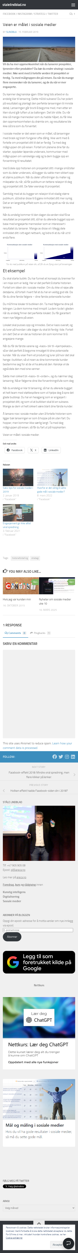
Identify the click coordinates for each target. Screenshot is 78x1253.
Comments (17, 633)
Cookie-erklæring (14, 1238)
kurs (17, 884)
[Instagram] (67, 756)
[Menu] (73, 4)
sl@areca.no (18, 870)
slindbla (11, 32)
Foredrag (8, 884)
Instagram (25, 14)
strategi (35, 558)
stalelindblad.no (14, 4)
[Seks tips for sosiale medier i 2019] (18, 477)
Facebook (9, 14)
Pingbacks (42, 633)
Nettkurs (39, 985)
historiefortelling (20, 558)
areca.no (21, 877)
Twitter (53, 14)
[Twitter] (60, 756)
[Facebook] (54, 756)
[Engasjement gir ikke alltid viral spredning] (18, 513)
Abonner (12, 937)
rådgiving (30, 884)
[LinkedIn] (73, 756)
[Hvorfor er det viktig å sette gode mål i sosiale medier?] (52, 477)
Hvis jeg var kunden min (17, 599)
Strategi (39, 14)
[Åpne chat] (68, 1243)
